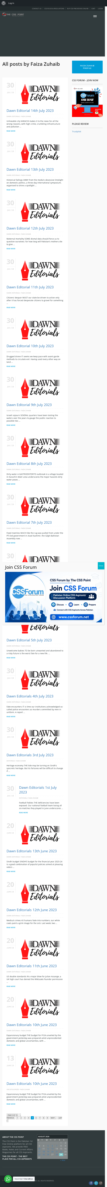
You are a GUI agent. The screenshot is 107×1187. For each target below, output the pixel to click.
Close (101, 565)
